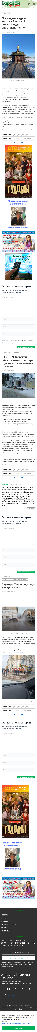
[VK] (29, 989)
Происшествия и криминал (15, 579)
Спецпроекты (18, 943)
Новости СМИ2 (18, 143)
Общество (18, 352)
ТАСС (10, 415)
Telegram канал (28, 138)
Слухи (4, 943)
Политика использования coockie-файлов (16, 984)
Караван (4, 918)
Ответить (31, 508)
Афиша (4, 928)
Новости (6, 13)
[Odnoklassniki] (22, 989)
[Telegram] (15, 989)
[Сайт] (18, 334)
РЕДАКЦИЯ (24, 974)
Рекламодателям (8, 924)
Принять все (18, 1028)
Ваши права (19, 945)
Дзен (17, 138)
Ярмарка (4, 921)
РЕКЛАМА (7, 977)
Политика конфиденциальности (12, 343)
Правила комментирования (11, 981)
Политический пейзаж (13, 941)
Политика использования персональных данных (17, 1023)
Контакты (5, 931)
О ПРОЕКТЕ (8, 974)
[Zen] (8, 989)
